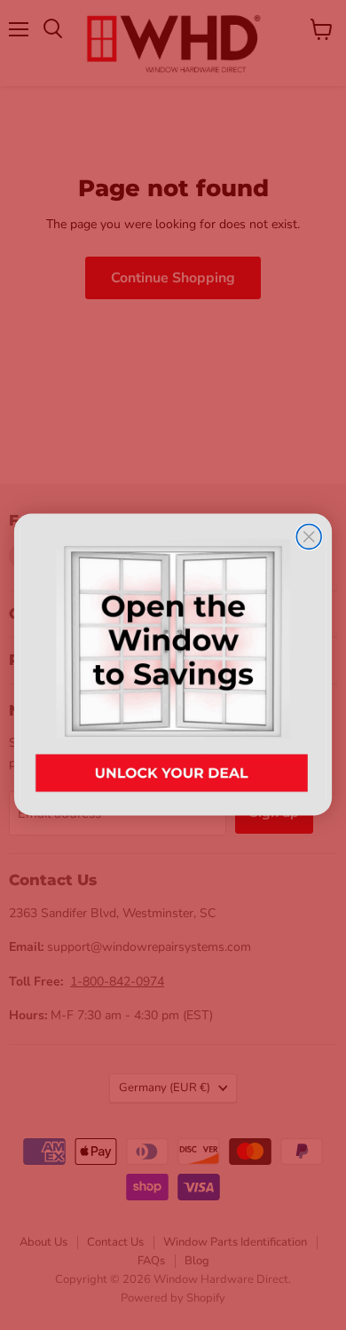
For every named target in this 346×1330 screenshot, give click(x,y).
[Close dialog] (308, 537)
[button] (173, 664)
